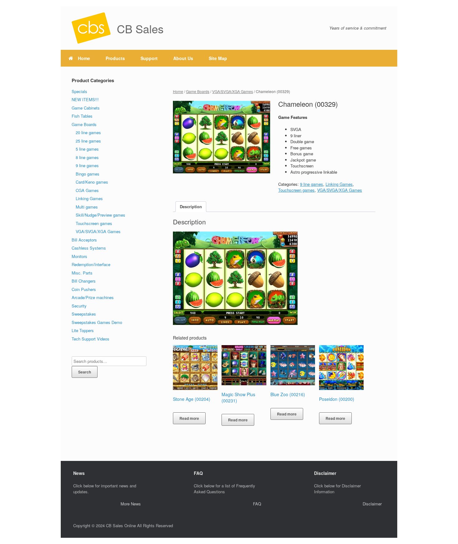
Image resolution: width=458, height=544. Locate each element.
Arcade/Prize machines (93, 297)
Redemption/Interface (91, 264)
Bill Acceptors (84, 240)
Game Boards (197, 91)
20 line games (88, 132)
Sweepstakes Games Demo (97, 322)
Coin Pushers (84, 289)
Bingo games (87, 174)
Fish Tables (82, 116)
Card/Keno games (92, 182)
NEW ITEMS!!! (85, 99)
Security (79, 306)
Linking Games (339, 184)
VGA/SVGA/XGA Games (232, 91)
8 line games (87, 157)
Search (84, 372)
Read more (189, 418)
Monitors (79, 256)
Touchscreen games (296, 190)
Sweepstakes (84, 314)
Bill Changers (84, 281)
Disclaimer (372, 504)
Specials (79, 91)
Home (84, 58)
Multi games (87, 207)
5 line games (87, 149)
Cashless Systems (89, 248)
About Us (183, 58)
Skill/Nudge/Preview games (100, 215)
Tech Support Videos (90, 339)
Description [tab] (191, 206)
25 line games (88, 141)
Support (149, 58)
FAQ (257, 504)
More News (131, 504)
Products (115, 58)
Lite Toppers (83, 330)
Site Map (218, 58)
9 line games (311, 184)
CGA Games (87, 190)
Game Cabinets (86, 108)
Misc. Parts (82, 273)
